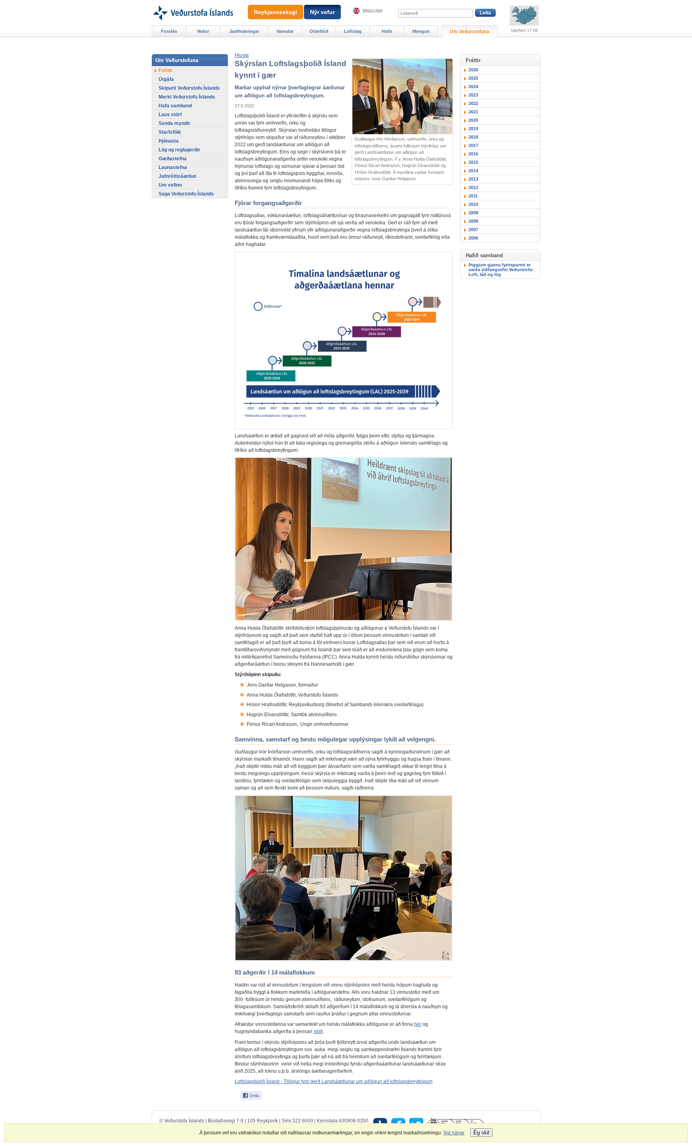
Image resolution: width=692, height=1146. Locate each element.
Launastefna (173, 167)
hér (417, 1024)
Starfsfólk (170, 132)
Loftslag (353, 31)
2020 (473, 120)
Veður (203, 31)
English (372, 10)
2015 (473, 162)
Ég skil (481, 1133)
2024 (473, 86)
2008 (473, 221)
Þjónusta (169, 141)
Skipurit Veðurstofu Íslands (189, 88)
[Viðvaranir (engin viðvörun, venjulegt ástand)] (524, 16)
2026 (473, 69)
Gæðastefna (173, 158)
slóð (318, 1031)
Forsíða (169, 31)
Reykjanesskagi (275, 12)
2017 (473, 145)
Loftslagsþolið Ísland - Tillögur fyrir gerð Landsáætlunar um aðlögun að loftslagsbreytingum (333, 1081)
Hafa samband (175, 106)
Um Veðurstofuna (469, 31)
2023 (473, 95)
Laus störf (170, 114)
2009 (473, 212)
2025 (473, 78)
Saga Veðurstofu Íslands (186, 194)
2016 (473, 153)
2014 (473, 170)
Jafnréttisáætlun (177, 176)
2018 (473, 137)
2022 (473, 103)
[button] (242, 55)
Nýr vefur (322, 12)
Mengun (421, 31)
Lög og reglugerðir (179, 150)
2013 (473, 179)
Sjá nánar (454, 1133)
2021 (473, 111)
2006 (473, 238)
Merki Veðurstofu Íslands (187, 97)
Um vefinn (170, 185)
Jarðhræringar (244, 31)
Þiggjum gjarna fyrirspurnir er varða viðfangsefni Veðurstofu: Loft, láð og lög (501, 269)
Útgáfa (166, 79)
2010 (473, 204)
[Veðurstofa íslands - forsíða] (192, 3)
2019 (473, 128)
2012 (473, 187)
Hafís (387, 31)
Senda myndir (174, 123)
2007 (473, 229)
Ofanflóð (319, 31)
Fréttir (166, 70)
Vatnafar (285, 31)
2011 (473, 195)
